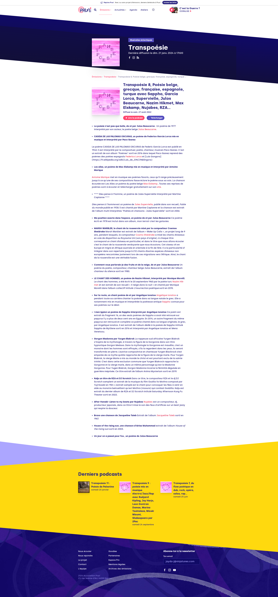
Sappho (166, 301)
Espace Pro (113, 560)
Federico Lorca (134, 156)
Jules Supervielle (144, 204)
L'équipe (82, 569)
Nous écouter (84, 551)
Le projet (82, 560)
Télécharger (157, 118)
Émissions (105, 10)
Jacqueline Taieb (166, 415)
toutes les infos (170, 2)
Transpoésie (110, 77)
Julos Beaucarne (147, 129)
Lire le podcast (135, 118)
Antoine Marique (101, 177)
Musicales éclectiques (141, 40)
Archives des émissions (119, 569)
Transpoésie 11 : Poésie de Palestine (102, 485)
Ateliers (144, 10)
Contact (82, 564)
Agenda (133, 10)
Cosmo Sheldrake (145, 235)
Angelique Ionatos (166, 295)
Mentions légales (116, 564)
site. (159, 187)
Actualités (120, 10)
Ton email (168, 556)
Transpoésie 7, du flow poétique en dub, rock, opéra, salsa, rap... (183, 488)
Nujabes (148, 401)
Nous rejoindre (85, 555)
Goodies (112, 551)
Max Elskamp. (150, 183)
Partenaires (114, 555)
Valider (192, 561)
